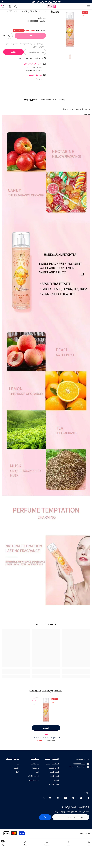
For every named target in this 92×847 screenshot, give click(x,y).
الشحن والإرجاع (30, 100)
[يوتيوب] (50, 797)
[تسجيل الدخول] (10, 6)
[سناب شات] (57, 797)
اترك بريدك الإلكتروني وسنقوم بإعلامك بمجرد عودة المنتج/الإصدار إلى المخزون (26, 45)
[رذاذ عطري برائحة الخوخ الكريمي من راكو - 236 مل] (46, 710)
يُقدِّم (45, 817)
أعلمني (46, 728)
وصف (62, 100)
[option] (70, 29)
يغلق (3, 2)
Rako (40, 18)
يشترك (13, 52)
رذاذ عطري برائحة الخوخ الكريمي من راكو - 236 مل (46, 737)
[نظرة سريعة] (34, 705)
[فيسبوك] (88, 797)
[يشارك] (4, 36)
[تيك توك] (65, 797)
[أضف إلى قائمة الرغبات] (10, 36)
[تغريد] (43, 797)
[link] (76, 672)
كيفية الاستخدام (48, 100)
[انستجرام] (80, 797)
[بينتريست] (73, 797)
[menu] (88, 6)
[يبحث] (15, 6)
